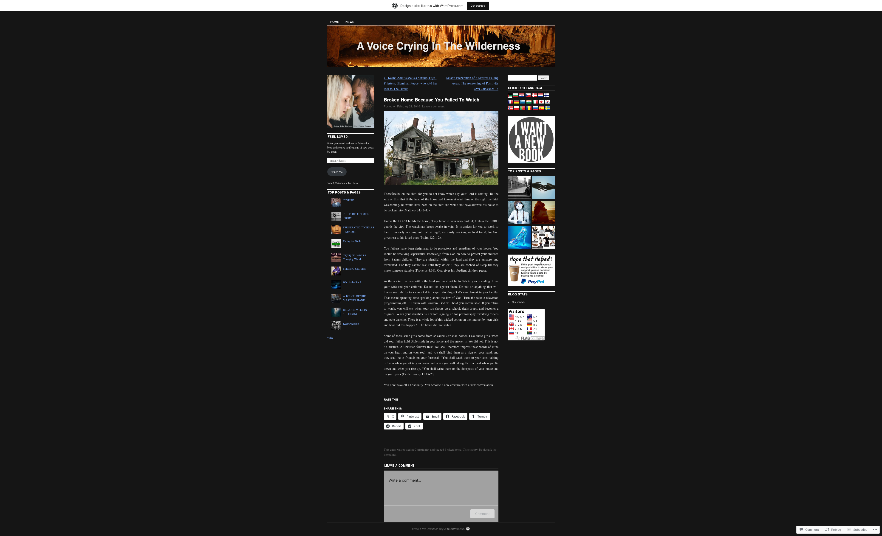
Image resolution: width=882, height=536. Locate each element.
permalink (390, 454)
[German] (516, 103)
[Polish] (516, 110)
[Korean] (547, 103)
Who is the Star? (352, 282)
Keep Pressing (351, 323)
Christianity (422, 449)
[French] (510, 103)
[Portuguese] (523, 110)
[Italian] (535, 103)
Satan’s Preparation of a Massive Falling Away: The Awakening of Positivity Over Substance (472, 83)
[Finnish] (546, 97)
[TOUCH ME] (543, 188)
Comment (482, 514)
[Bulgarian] (515, 97)
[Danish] (534, 97)
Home (334, 22)
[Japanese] (541, 103)
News (349, 22)
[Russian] (535, 110)
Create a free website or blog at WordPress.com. (438, 528)
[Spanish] (541, 110)
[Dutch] (540, 97)
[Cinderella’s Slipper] (519, 238)
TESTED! (348, 200)
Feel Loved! (338, 136)
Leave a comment (433, 106)
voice (330, 337)
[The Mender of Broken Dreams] (543, 213)
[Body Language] (543, 238)
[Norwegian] (510, 110)
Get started (478, 5)
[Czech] (528, 97)
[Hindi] (529, 103)
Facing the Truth (352, 241)
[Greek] (523, 103)
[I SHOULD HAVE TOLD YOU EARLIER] (519, 188)
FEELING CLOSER (354, 268)
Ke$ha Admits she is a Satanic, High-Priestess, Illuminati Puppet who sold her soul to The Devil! (410, 83)
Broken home (453, 449)
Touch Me (336, 172)
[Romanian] (529, 110)
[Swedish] (547, 110)
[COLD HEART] (519, 213)
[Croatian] (522, 97)
